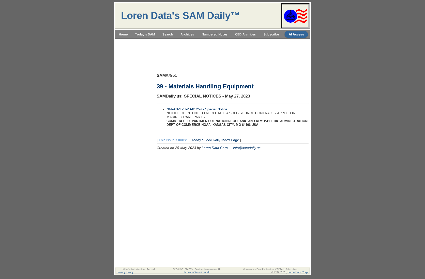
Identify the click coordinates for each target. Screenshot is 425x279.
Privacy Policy (125, 272)
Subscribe (271, 34)
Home (123, 34)
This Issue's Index (173, 140)
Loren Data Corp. (215, 148)
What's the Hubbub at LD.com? (139, 269)
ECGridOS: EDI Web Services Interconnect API (197, 269)
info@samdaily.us (246, 148)
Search (167, 34)
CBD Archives (245, 34)
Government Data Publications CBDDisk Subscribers (270, 269)
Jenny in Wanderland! (197, 272)
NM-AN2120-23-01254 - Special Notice (197, 109)
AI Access (296, 34)
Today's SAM (145, 34)
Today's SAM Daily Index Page (215, 140)
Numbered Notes (215, 34)
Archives (187, 34)
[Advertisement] (212, 42)
